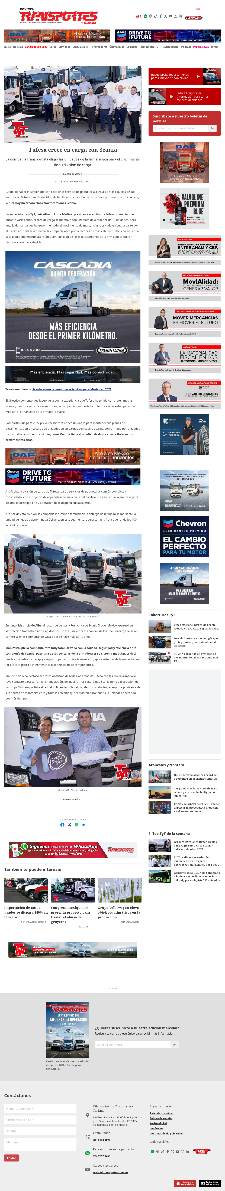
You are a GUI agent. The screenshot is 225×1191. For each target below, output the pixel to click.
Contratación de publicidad (166, 1133)
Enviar (11, 1158)
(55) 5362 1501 (101, 1139)
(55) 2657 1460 (101, 1156)
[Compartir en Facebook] (62, 825)
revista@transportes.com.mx (110, 1172)
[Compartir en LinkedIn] (83, 825)
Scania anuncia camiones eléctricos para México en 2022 (71, 389)
